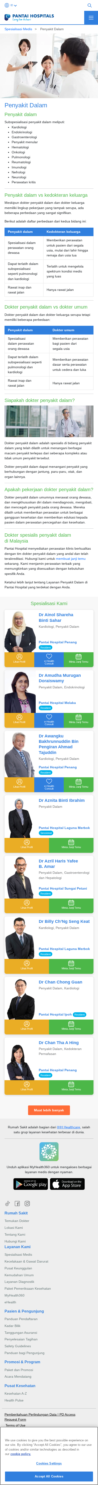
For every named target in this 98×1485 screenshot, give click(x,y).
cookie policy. (20, 1454)
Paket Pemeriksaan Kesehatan (28, 1288)
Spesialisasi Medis (18, 29)
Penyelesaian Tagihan (21, 1339)
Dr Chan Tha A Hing (59, 1042)
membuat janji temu (71, 559)
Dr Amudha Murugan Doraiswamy (60, 678)
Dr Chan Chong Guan (60, 982)
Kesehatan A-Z (16, 1393)
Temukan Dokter (17, 1221)
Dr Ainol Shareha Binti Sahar (56, 617)
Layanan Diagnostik (19, 1282)
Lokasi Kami (14, 1228)
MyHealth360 (14, 1295)
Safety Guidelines (18, 1346)
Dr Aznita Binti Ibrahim (62, 800)
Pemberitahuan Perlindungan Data (31, 1414)
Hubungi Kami (15, 1241)
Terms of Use (15, 1425)
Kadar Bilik (12, 1326)
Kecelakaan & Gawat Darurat (26, 1261)
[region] (49, 1456)
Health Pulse (14, 1400)
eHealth (10, 1302)
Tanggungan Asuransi (21, 1332)
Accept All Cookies (49, 1476)
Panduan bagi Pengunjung (24, 1353)
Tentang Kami (15, 1234)
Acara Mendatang (18, 1376)
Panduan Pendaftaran (21, 1319)
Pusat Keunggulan (18, 1268)
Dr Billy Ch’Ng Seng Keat (64, 921)
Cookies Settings (49, 1463)
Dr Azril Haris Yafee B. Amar (58, 864)
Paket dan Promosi (19, 1370)
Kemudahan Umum (19, 1275)
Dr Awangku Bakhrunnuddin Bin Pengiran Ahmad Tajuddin (58, 744)
